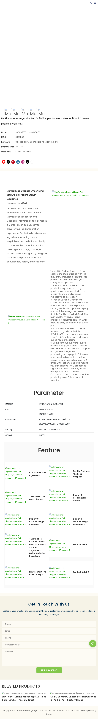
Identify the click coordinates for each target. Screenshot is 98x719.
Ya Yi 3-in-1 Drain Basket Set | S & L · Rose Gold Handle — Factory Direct (24, 698)
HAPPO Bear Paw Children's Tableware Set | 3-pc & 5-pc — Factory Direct (73, 698)
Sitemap (85, 710)
